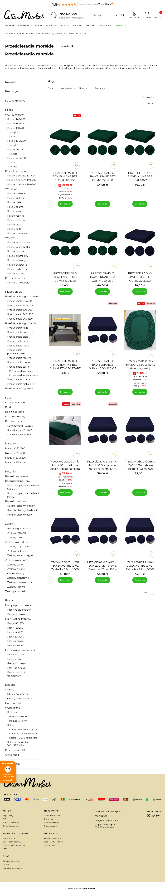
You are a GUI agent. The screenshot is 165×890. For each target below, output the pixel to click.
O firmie (6, 864)
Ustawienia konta (51, 822)
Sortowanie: (149, 97)
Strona (147, 592)
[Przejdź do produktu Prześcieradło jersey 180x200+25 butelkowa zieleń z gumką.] (140, 330)
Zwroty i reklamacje (11, 826)
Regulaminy (8, 816)
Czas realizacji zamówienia (14, 845)
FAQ (4, 819)
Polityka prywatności (11, 822)
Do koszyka (65, 204)
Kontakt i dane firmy (11, 861)
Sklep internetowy (81, 888)
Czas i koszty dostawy (12, 842)
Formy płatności (9, 838)
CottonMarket (11, 33)
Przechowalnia (50, 826)
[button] (123, 15)
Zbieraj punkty (50, 819)
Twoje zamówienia (52, 816)
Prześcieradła (28, 33)
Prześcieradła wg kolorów (50, 33)
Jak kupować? (50, 845)
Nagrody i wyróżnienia (12, 868)
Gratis (5, 849)
